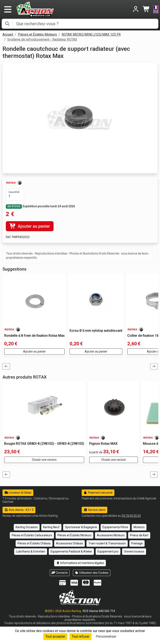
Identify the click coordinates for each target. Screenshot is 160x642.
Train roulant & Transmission (107, 543)
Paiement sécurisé (99, 492)
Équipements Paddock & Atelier (71, 551)
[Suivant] (154, 366)
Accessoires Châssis (69, 543)
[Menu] (7, 9)
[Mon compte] (135, 9)
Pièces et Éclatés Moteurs (37, 34)
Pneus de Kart (139, 535)
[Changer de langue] (156, 9)
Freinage (137, 543)
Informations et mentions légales (82, 563)
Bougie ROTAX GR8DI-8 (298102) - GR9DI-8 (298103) (44, 444)
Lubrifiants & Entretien (30, 551)
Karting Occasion (27, 527)
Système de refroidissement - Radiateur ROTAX (42, 39)
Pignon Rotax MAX (103, 444)
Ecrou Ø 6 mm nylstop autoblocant (96, 331)
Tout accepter (55, 636)
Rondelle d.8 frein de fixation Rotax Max (34, 336)
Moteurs (139, 527)
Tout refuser (80, 636)
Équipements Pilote (115, 527)
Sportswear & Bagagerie (81, 527)
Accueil (7, 34)
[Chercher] (7, 24)
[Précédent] (6, 366)
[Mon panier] (146, 9)
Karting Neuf (51, 527)
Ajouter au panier (33, 226)
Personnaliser (106, 636)
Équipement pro (108, 551)
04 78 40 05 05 (131, 515)
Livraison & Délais (19, 492)
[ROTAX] (14, 182)
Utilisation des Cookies (94, 572)
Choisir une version (44, 459)
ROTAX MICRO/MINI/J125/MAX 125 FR (91, 34)
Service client (96, 510)
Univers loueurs (134, 551)
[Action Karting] (35, 9)
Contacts (61, 572)
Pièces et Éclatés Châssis (34, 543)
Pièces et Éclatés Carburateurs (32, 535)
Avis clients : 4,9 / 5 (21, 510)
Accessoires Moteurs (111, 535)
